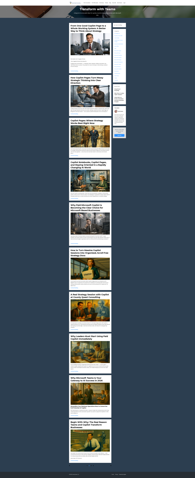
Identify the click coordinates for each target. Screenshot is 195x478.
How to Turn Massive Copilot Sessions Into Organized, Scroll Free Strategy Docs (89, 253)
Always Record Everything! (117, 89)
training (116, 80)
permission (116, 71)
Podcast (106, 2)
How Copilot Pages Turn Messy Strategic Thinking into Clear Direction (87, 80)
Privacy (116, 474)
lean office (116, 46)
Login (124, 2)
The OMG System (95, 2)
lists (115, 48)
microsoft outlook (117, 57)
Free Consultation (87, 2)
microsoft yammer (117, 68)
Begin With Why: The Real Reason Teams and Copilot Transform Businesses (89, 425)
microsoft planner (117, 59)
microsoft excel (117, 53)
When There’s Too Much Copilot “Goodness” (119, 94)
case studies (116, 37)
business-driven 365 (118, 35)
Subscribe (119, 135)
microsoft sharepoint (118, 62)
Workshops (101, 2)
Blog (110, 2)
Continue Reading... (75, 71)
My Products (119, 2)
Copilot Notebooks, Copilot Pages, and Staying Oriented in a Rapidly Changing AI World (88, 165)
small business (117, 73)
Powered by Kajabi (122, 474)
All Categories (117, 33)
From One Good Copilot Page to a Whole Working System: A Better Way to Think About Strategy (88, 28)
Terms (113, 474)
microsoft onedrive (118, 55)
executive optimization (118, 44)
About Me (114, 2)
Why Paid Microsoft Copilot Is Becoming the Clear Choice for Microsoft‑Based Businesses (87, 208)
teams (115, 78)
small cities (116, 75)
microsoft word (117, 66)
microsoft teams (117, 64)
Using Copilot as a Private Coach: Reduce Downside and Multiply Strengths (119, 99)
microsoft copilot (117, 50)
